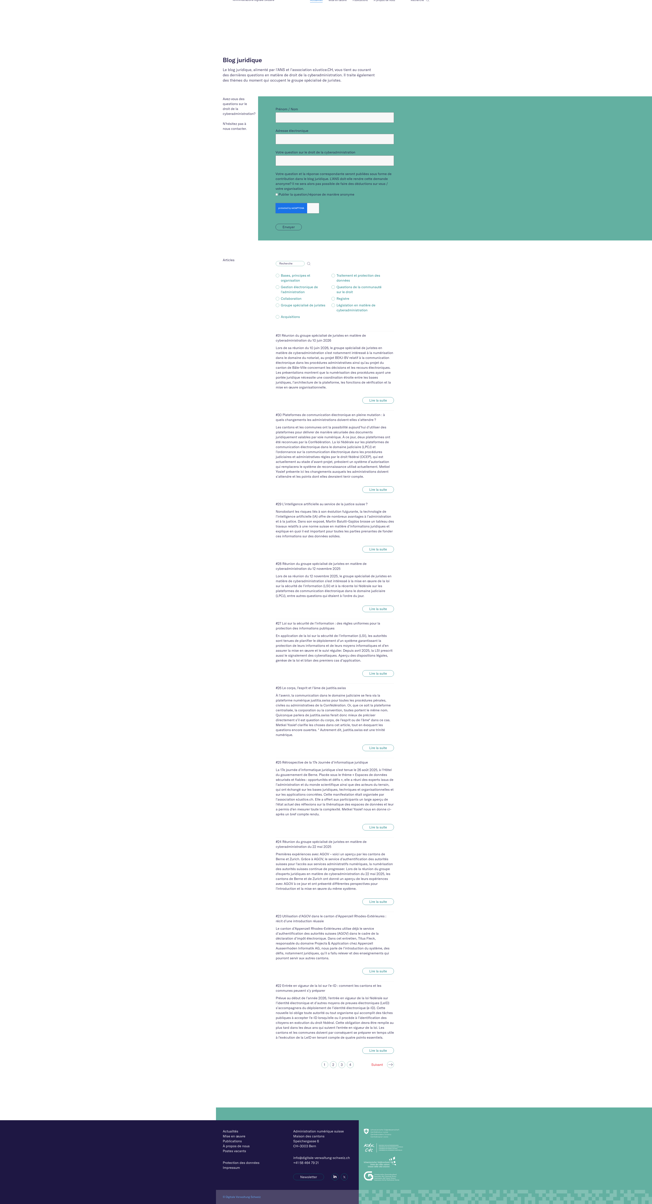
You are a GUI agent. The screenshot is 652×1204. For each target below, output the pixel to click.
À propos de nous (236, 1146)
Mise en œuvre (234, 1136)
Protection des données (241, 1162)
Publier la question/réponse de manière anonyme (316, 194)
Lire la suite (378, 400)
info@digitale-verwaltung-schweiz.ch (321, 1158)
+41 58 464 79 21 (306, 1162)
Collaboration (291, 298)
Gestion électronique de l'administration (299, 289)
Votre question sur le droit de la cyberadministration (315, 152)
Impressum (231, 1167)
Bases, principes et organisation (295, 277)
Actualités (230, 1131)
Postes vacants (234, 1151)
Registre (343, 298)
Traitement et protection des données (358, 277)
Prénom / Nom (287, 109)
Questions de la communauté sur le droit (359, 289)
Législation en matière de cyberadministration (356, 307)
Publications (232, 1141)
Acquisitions (290, 317)
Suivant (377, 1064)
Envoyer (289, 227)
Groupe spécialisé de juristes (303, 305)
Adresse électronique (292, 130)
